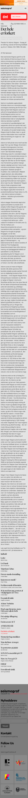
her (20, 716)
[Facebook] (5, 746)
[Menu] (25, 8)
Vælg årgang (16, 16)
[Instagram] (2, 746)
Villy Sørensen (4, 25)
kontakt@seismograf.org (9, 736)
